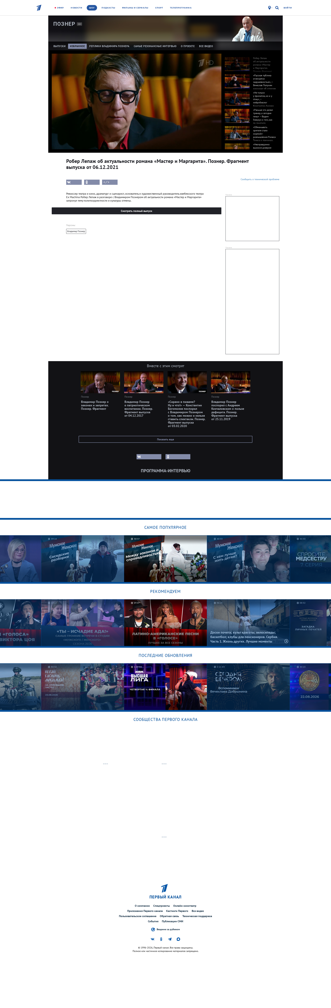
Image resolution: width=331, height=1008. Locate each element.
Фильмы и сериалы (135, 8)
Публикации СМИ (172, 921)
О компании (142, 905)
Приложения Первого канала (145, 911)
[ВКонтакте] (74, 182)
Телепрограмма (181, 8)
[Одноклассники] (92, 182)
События (153, 921)
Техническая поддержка (197, 916)
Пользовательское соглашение (137, 916)
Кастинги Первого (177, 911)
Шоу (92, 8)
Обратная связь (169, 916)
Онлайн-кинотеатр (184, 905)
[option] (250, 62)
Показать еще (165, 439)
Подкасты (108, 8)
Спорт (159, 8)
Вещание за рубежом (168, 929)
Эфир (60, 8)
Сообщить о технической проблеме (260, 179)
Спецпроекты (161, 905)
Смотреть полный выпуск (136, 211)
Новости (76, 8)
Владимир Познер (76, 231)
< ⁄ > (106, 182)
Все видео (198, 911)
